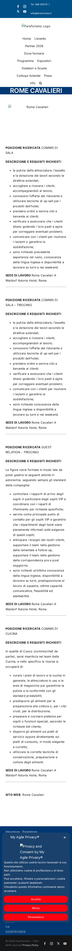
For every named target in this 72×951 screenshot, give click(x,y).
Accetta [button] (36, 899)
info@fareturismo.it (41, 13)
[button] (40, 83)
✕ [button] (64, 837)
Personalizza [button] (36, 917)
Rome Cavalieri (33, 795)
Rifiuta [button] (36, 908)
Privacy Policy (30, 945)
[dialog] (36, 877)
